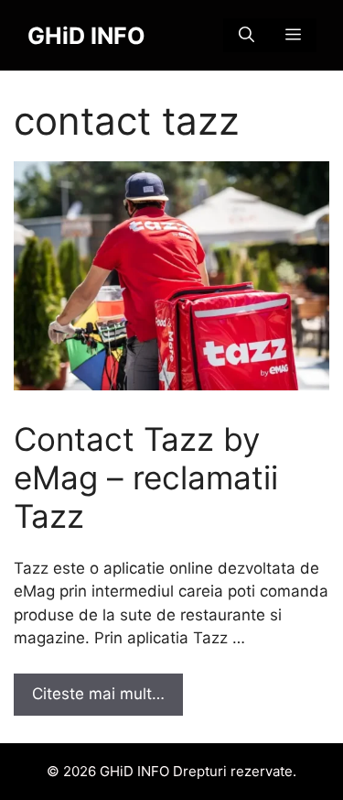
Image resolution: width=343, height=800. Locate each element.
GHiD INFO (86, 35)
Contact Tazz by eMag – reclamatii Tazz (146, 477)
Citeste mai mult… (98, 694)
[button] (246, 35)
